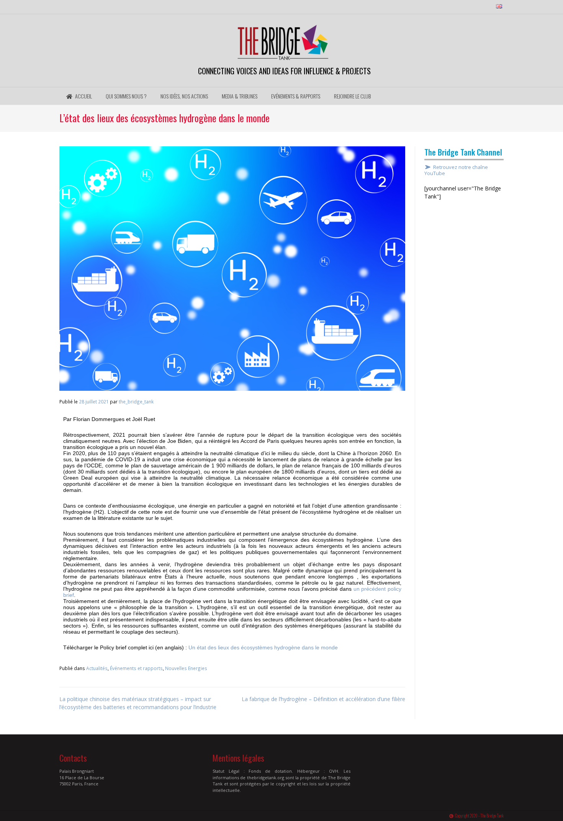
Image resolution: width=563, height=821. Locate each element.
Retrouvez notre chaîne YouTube (456, 170)
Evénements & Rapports (295, 96)
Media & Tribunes (239, 96)
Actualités (97, 668)
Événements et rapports (136, 668)
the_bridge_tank (136, 401)
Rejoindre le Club (352, 96)
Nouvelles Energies (186, 668)
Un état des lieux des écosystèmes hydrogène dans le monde (263, 647)
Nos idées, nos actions (184, 96)
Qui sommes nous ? (126, 96)
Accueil (83, 96)
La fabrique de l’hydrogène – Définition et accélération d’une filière (323, 699)
